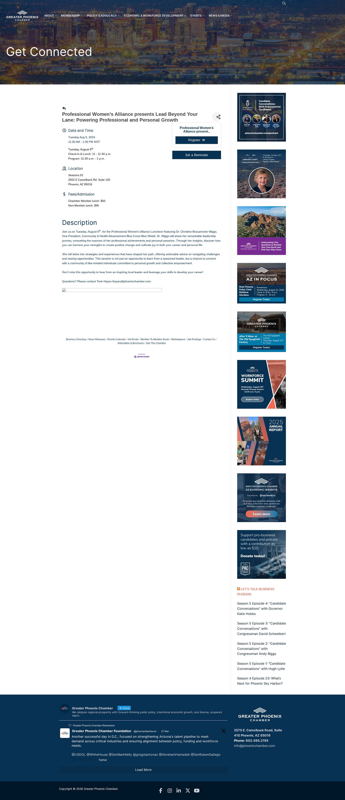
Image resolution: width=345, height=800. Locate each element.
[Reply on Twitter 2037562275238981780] (74, 760)
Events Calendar (117, 339)
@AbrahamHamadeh (174, 754)
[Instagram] (169, 790)
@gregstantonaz (145, 754)
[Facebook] (160, 790)
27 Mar (165, 731)
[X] (187, 790)
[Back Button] (64, 108)
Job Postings (194, 339)
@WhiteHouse (97, 754)
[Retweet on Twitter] (69, 725)
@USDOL (79, 754)
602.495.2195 (257, 741)
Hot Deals (133, 339)
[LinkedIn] (178, 790)
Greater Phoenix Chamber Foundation (101, 731)
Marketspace (178, 339)
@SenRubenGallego (205, 754)
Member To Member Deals (155, 339)
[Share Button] (216, 116)
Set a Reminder (196, 155)
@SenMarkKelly (120, 754)
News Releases (97, 339)
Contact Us (209, 339)
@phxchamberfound (145, 731)
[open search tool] (284, 3)
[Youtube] (196, 790)
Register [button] (194, 140)
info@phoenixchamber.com (254, 746)
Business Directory (76, 339)
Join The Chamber (156, 343)
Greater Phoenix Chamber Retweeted (93, 725)
